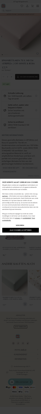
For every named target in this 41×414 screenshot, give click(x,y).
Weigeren (20, 225)
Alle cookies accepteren (20, 230)
